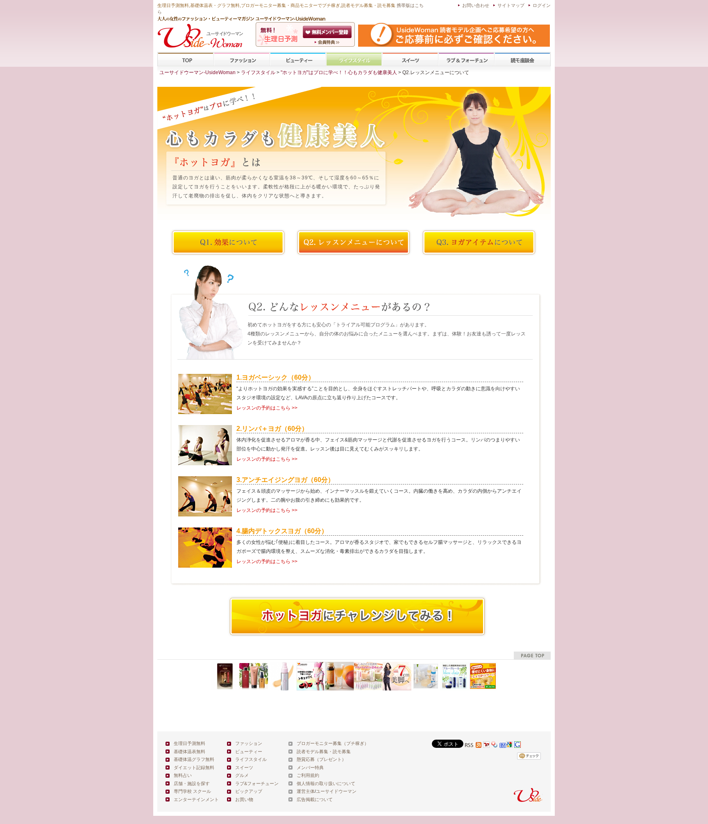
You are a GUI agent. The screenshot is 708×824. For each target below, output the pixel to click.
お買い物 (244, 799)
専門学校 (522, 59)
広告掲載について (315, 799)
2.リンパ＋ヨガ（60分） (272, 428)
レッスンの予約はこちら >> (266, 408)
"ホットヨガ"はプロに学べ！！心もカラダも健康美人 (339, 72)
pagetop (532, 655)
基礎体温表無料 (189, 751)
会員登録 (328, 32)
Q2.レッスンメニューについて (353, 242)
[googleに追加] (509, 745)
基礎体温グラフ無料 (194, 759)
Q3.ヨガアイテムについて (479, 242)
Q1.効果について (228, 242)
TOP (186, 59)
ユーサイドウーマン (336, 791)
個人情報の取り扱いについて (326, 783)
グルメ (242, 775)
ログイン (542, 5)
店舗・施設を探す (192, 783)
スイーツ (410, 59)
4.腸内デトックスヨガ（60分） (282, 530)
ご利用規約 (308, 775)
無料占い (183, 775)
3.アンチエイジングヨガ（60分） (285, 479)
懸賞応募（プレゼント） (321, 759)
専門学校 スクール (192, 791)
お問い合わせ (475, 5)
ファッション (242, 59)
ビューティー (298, 59)
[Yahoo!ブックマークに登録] (494, 745)
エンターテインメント (196, 799)
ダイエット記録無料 (194, 767)
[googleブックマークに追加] (517, 745)
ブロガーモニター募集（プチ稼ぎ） (333, 743)
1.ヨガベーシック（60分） (275, 377)
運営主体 (306, 791)
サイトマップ (510, 5)
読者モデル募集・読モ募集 (324, 751)
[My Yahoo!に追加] (486, 745)
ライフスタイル (354, 59)
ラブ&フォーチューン (466, 59)
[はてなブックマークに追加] (502, 745)
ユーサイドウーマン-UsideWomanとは (328, 42)
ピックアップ (248, 791)
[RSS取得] (473, 745)
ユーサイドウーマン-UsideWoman (197, 72)
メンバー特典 (310, 767)
